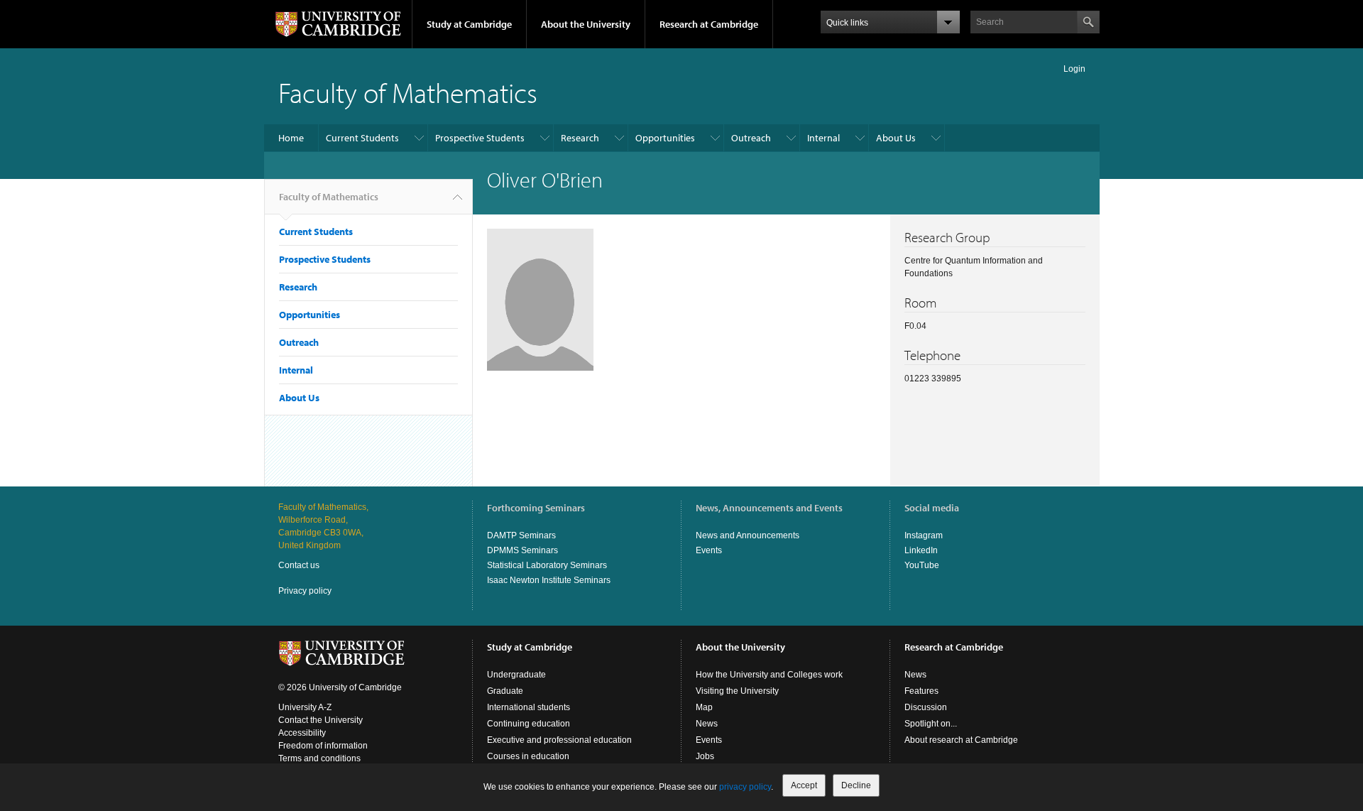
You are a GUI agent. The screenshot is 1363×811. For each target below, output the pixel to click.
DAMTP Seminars (521, 535)
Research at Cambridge (708, 24)
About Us (896, 137)
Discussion (925, 707)
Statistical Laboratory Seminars (547, 565)
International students (528, 707)
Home (291, 137)
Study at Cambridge (469, 24)
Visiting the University (737, 691)
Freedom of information (323, 746)
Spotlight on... (930, 724)
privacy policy (745, 787)
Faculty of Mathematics (407, 92)
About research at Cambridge (961, 740)
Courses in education (528, 756)
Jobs (705, 756)
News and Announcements (747, 535)
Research (580, 137)
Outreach (751, 137)
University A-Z (305, 707)
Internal (823, 137)
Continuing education (528, 724)
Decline (856, 785)
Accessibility (302, 733)
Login (1074, 69)
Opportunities (665, 137)
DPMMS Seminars (522, 550)
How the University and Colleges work (769, 675)
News (707, 724)
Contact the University (320, 720)
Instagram (923, 535)
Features (921, 691)
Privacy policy (305, 591)
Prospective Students (480, 137)
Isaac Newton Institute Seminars (549, 580)
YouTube (921, 565)
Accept (804, 785)
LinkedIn (921, 550)
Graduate (505, 691)
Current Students (362, 137)
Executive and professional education (559, 740)
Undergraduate (516, 675)
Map (704, 707)
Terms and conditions (319, 758)
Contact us (298, 565)
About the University (585, 24)
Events (709, 550)
